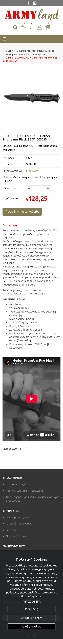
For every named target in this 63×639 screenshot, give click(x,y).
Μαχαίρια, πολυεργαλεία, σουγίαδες (35, 50)
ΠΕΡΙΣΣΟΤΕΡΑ (31, 601)
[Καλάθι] (47, 27)
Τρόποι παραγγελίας (18, 484)
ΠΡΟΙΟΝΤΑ (8, 50)
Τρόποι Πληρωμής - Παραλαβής (24, 490)
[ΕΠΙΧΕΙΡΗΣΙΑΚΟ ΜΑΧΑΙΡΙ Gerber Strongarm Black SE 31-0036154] (31, 98)
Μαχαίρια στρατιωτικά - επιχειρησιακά (26, 54)
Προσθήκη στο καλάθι (22, 211)
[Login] (39, 27)
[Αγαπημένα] (32, 27)
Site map (11, 530)
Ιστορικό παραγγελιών (19, 523)
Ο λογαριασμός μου (17, 517)
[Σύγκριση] (23, 27)
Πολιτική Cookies (16, 536)
